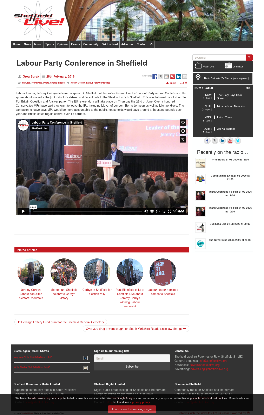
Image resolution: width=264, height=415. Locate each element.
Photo (46, 82)
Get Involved (110, 44)
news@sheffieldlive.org (205, 365)
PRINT (172, 83)
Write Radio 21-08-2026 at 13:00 (230, 159)
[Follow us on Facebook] (207, 140)
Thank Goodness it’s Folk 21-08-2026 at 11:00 (230, 193)
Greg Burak (31, 76)
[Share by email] (184, 76)
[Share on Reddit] (166, 76)
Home (16, 44)
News (27, 44)
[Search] (249, 57)
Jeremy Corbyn (78, 82)
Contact (141, 44)
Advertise (127, 44)
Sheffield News (57, 82)
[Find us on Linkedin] (222, 140)
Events (75, 44)
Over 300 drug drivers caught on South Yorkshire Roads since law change (134, 329)
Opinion (62, 44)
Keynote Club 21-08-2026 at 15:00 (33, 357)
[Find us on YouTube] (230, 140)
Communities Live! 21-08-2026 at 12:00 (230, 177)
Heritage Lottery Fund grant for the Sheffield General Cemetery (62, 322)
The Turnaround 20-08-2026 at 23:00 (230, 240)
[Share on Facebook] (154, 76)
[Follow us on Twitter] (215, 140)
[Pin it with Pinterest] (172, 76)
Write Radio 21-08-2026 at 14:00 (32, 367)
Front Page (37, 82)
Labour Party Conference (98, 82)
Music (38, 44)
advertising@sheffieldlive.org (209, 369)
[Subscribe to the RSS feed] (151, 44)
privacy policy (141, 401)
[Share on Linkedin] (178, 76)
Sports (49, 44)
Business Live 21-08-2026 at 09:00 (230, 224)
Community (90, 44)
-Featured (25, 82)
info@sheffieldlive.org (213, 360)
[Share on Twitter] (160, 76)
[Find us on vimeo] (238, 140)
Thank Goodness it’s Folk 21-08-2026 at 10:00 (230, 209)
